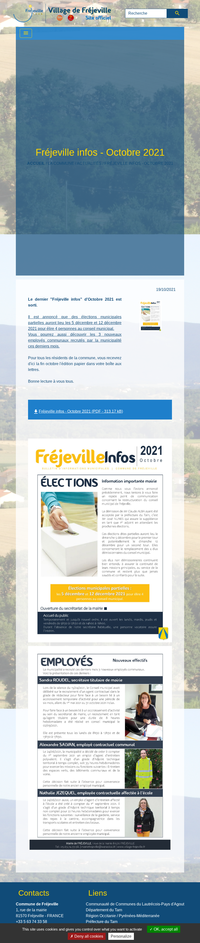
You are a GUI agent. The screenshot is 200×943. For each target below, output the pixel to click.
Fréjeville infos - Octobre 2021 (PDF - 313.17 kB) (78, 411)
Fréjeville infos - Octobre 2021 (138, 163)
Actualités (89, 163)
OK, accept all (165, 929)
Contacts (33, 893)
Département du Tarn (104, 910)
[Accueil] (62, 13)
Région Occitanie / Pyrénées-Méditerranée (123, 916)
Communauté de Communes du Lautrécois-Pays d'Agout (135, 904)
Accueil (36, 163)
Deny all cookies (88, 936)
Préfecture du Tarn (102, 922)
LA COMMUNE (61, 163)
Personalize (121, 936)
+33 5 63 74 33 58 (31, 922)
